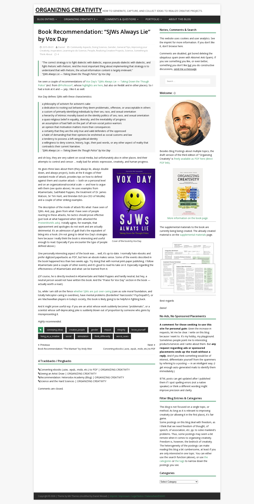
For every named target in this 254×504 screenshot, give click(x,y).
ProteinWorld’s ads (48, 222)
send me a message (185, 69)
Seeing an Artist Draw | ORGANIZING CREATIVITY (68, 373)
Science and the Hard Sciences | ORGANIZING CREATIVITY (73, 381)
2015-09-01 (48, 47)
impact (107, 329)
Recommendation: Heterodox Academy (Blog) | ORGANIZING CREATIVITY (82, 377)
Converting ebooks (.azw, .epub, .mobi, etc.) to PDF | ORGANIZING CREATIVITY (85, 369)
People (91, 50)
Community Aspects (80, 47)
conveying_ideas (55, 329)
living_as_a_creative (50, 336)
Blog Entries (45, 19)
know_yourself (138, 329)
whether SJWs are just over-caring (92, 291)
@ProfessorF (65, 85)
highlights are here (92, 85)
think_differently (102, 336)
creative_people (77, 329)
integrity (121, 329)
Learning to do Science (75, 50)
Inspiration (56, 50)
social (68, 336)
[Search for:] (187, 81)
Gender (112, 47)
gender (94, 329)
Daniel (61, 47)
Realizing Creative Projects (110, 50)
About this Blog (180, 19)
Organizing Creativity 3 (79, 19)
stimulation (83, 336)
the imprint (166, 42)
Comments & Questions (120, 19)
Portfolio (152, 19)
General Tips (123, 47)
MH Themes (73, 496)
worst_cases (122, 336)
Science (129, 50)
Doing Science (99, 47)
